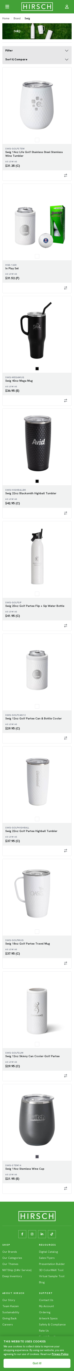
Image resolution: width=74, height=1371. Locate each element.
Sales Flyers (47, 1258)
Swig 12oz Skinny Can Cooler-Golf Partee (32, 1056)
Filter (9, 50)
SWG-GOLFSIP (13, 602)
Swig (27, 18)
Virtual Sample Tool (52, 1276)
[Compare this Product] (65, 175)
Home (5, 18)
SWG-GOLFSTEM (15, 148)
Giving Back (9, 1318)
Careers (7, 1324)
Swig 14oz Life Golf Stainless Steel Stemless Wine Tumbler (34, 154)
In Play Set (12, 268)
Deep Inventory (12, 1276)
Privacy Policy (60, 1354)
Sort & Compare (16, 59)
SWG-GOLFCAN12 (15, 715)
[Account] (67, 6)
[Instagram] (32, 1234)
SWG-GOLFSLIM (14, 1052)
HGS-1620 (10, 265)
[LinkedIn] (42, 1234)
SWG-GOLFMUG (14, 940)
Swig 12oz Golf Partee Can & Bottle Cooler (33, 718)
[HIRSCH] (37, 6)
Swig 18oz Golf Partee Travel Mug (27, 943)
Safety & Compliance (52, 1324)
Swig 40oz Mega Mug (19, 380)
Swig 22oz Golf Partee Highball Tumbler (31, 831)
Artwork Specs (48, 1318)
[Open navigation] (7, 6)
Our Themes (10, 1264)
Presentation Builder (52, 1264)
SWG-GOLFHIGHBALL (17, 827)
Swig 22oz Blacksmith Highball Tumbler (30, 493)
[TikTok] (52, 1234)
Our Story (8, 1300)
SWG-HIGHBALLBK (15, 490)
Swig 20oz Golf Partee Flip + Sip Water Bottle (34, 606)
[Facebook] (22, 1234)
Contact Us (46, 1300)
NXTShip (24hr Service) (17, 1270)
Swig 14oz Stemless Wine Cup (24, 1168)
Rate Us (44, 1330)
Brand (17, 18)
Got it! (37, 1363)
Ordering (44, 1312)
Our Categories (12, 1258)
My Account (46, 1306)
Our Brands (9, 1251)
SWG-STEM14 (13, 1165)
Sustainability (10, 1312)
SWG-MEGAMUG (14, 377)
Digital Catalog (48, 1251)
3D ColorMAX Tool (51, 1270)
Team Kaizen (10, 1306)
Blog (42, 1282)
